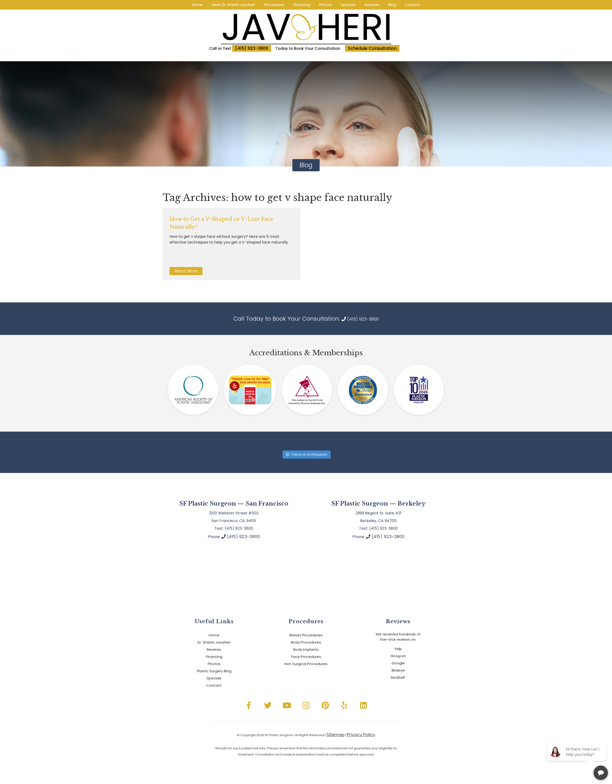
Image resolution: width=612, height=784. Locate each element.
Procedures (274, 4)
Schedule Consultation (372, 48)
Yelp (398, 648)
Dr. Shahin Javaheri (213, 642)
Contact (412, 4)
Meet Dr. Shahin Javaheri (233, 4)
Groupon (398, 655)
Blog (392, 4)
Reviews (372, 4)
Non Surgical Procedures (306, 663)
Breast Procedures (306, 635)
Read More (186, 271)
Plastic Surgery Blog (214, 670)
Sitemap (335, 735)
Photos (325, 4)
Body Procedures (306, 642)
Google (398, 663)
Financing (302, 4)
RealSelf (398, 677)
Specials (348, 4)
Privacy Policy (361, 735)
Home (197, 4)
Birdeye (398, 670)
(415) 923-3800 (251, 48)
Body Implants (306, 649)
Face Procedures (306, 656)
